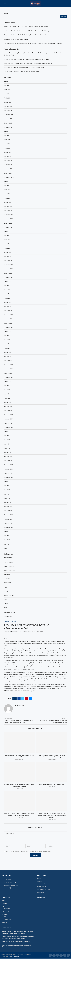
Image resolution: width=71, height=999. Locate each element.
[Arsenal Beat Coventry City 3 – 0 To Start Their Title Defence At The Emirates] (19, 742)
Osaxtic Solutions (14, 956)
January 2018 (8, 511)
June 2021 (7, 340)
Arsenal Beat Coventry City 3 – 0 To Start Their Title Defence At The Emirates (26, 26)
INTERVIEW (7, 583)
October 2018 (8, 473)
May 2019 (7, 444)
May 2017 (7, 544)
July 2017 (6, 536)
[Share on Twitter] (22, 698)
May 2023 (7, 244)
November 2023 (8, 219)
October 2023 (8, 223)
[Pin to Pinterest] (26, 698)
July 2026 (6, 85)
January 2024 (8, 210)
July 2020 (6, 385)
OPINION (6, 591)
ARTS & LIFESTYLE (9, 566)
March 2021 (7, 352)
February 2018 (8, 506)
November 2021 (8, 319)
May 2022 (7, 294)
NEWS (6, 587)
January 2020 (8, 410)
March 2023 (7, 252)
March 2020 (7, 402)
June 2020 (7, 390)
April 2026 (7, 98)
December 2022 (8, 265)
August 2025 (7, 131)
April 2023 (7, 248)
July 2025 (6, 135)
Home (5, 10)
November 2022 (8, 269)
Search (6, 13)
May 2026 (7, 94)
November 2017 (8, 519)
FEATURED (7, 579)
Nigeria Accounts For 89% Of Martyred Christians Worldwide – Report (33, 63)
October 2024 (8, 173)
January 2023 (8, 260)
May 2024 (7, 194)
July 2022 (6, 285)
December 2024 (8, 165)
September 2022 (8, 277)
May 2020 (7, 394)
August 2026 (7, 81)
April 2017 (7, 548)
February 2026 (8, 106)
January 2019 (8, 461)
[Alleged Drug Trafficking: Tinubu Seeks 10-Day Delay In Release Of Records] (19, 772)
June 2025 (7, 140)
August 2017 (7, 531)
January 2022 (8, 310)
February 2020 (8, 406)
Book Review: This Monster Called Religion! (51, 784)
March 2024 (7, 202)
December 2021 (8, 315)
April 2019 (7, 448)
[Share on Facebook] (19, 698)
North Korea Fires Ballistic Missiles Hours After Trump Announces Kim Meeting (26, 31)
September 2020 (8, 377)
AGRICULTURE (8, 558)
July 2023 (6, 235)
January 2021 (8, 360)
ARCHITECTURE (8, 562)
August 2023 (7, 231)
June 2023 (7, 240)
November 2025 (8, 119)
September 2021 (8, 327)
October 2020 (8, 373)
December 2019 (8, 415)
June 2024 (7, 190)
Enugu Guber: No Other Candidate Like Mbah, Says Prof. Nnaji (32, 59)
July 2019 (6, 435)
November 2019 (8, 419)
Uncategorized (8, 616)
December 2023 (8, 215)
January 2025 (8, 160)
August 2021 (7, 331)
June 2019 (7, 440)
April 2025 (7, 148)
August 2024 (7, 181)
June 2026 (7, 89)
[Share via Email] (30, 698)
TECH (5, 608)
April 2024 (7, 198)
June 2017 (7, 540)
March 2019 (7, 452)
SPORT (6, 604)
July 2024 (6, 185)
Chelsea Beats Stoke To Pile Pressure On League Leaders (23, 71)
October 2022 (8, 273)
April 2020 (7, 398)
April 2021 (7, 348)
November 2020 (8, 369)
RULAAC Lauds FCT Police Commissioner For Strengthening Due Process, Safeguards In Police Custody (51, 815)
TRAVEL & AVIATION (10, 612)
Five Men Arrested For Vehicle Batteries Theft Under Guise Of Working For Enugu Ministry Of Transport (33, 43)
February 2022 (8, 306)
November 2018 (8, 469)
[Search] (66, 3)
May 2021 (7, 344)
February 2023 (8, 256)
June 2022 (7, 290)
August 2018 (7, 481)
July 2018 (6, 486)
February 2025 (8, 156)
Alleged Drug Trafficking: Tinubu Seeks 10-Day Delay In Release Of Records (25, 35)
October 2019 (8, 423)
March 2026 (7, 102)
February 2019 (8, 456)
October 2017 (8, 523)
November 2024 (8, 169)
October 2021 (8, 323)
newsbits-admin (14, 631)
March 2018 (7, 502)
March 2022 (7, 302)
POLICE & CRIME (9, 595)
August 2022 (7, 281)
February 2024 (8, 206)
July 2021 (6, 335)
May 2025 (7, 144)
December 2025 (8, 115)
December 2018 (8, 465)
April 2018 (7, 498)
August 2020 (7, 381)
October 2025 (8, 123)
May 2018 (7, 494)
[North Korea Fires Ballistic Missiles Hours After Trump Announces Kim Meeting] (51, 742)
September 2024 (8, 177)
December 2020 (8, 365)
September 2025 (8, 127)
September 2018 (8, 477)
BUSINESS (7, 574)
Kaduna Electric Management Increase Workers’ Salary (29, 67)
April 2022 (7, 298)
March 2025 (7, 152)
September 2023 (8, 227)
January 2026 (8, 110)
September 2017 (8, 527)
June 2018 (7, 490)
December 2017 (8, 515)
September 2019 (8, 427)
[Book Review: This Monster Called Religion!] (51, 772)
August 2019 (7, 431)
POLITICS (7, 599)
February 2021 (8, 356)
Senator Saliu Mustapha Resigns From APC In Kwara (16, 941)
